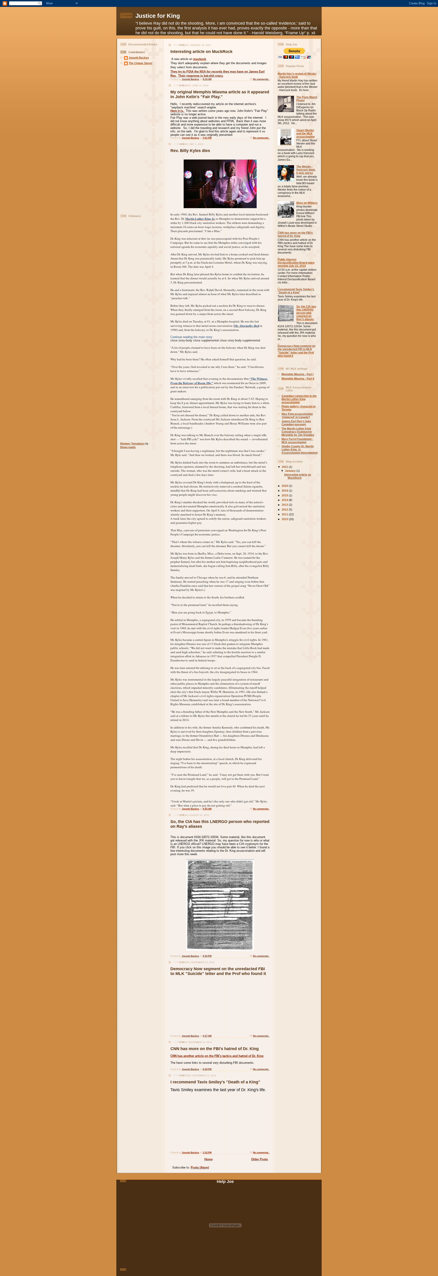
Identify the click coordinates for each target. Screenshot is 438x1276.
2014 (285, 499)
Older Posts (259, 1159)
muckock (199, 59)
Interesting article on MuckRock (201, 51)
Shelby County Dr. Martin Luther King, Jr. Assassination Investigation (300, 449)
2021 (285, 466)
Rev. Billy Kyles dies (190, 150)
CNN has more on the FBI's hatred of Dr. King (214, 1048)
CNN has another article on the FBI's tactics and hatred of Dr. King (216, 1056)
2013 (285, 504)
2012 (285, 509)
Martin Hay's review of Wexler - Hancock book (297, 75)
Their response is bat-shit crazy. (200, 75)
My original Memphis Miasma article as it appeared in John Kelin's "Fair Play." (219, 94)
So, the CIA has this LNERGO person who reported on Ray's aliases (306, 313)
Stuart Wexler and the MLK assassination (305, 133)
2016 (285, 490)
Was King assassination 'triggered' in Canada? (297, 415)
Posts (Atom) (200, 1167)
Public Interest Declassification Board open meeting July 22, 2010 (296, 262)
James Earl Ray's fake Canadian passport (296, 423)
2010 (285, 519)
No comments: (261, 79)
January (290, 470)
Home (208, 1159)
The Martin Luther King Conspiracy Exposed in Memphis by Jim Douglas (298, 431)
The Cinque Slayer (140, 63)
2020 (285, 485)
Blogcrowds (128, 447)
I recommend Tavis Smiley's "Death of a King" (215, 1082)
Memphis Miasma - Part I (297, 374)
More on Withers (307, 202)
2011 (285, 514)
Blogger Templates (132, 443)
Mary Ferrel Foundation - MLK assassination (297, 441)
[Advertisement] (134, 140)
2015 (285, 495)
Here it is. (177, 111)
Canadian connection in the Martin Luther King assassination (299, 399)
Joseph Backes (139, 57)
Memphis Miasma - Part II (298, 378)
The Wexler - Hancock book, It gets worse (306, 169)
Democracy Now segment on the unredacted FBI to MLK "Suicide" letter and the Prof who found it (218, 971)
